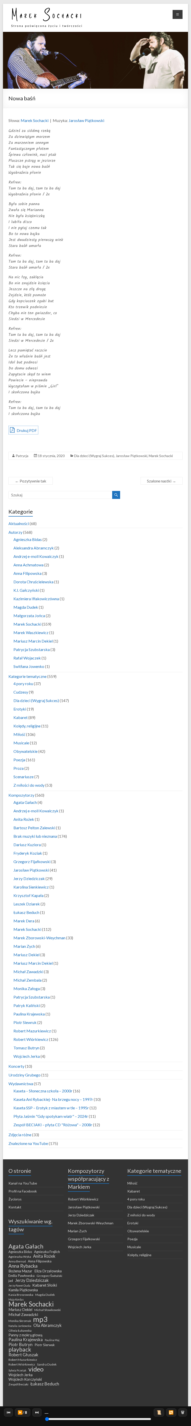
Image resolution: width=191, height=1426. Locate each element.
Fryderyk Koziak (27, 853)
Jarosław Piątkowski (86, 120)
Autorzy (15, 532)
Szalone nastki (161, 480)
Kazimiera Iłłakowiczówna (36, 598)
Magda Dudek (25, 607)
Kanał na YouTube (22, 1183)
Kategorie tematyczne (27, 676)
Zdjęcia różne (19, 1134)
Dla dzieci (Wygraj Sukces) (94, 456)
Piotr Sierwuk (45, 1345)
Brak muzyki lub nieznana (35, 836)
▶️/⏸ (23, 1412)
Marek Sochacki (34, 120)
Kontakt (14, 1207)
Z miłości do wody (29, 785)
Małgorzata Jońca (29, 615)
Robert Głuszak (23, 1355)
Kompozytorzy (21, 795)
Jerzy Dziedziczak (29, 878)
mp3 (40, 1319)
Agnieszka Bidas (27, 539)
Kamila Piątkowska (23, 1290)
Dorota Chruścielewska (33, 581)
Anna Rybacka (23, 1266)
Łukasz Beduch (26, 912)
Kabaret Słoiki (44, 1285)
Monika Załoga (26, 988)
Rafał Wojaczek (27, 657)
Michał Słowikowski (47, 1310)
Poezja (19, 759)
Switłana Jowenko (28, 666)
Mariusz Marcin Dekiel (33, 641)
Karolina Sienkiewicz (31, 887)
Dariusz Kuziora (27, 844)
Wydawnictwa (20, 1083)
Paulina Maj (52, 1340)
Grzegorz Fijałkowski (31, 861)
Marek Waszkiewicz (30, 632)
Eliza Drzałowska (48, 1271)
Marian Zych (24, 946)
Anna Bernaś (17, 1261)
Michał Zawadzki (28, 971)
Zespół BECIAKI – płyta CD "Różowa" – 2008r (52, 1124)
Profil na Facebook (22, 1191)
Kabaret (20, 717)
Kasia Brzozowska (20, 1295)
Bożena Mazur (20, 1271)
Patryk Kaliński (26, 1005)
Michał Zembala (27, 980)
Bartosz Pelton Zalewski (34, 827)
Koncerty (16, 1066)
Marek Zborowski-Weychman (39, 937)
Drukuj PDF (26, 430)
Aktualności (18, 523)
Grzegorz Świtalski (49, 1276)
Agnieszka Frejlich (47, 1252)
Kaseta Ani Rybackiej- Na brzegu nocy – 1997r (53, 1099)
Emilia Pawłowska (21, 1276)
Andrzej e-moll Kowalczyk (35, 556)
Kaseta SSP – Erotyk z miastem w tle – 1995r (51, 1107)
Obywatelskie (25, 751)
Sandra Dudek (46, 1364)
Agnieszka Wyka (19, 1256)
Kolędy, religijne (27, 725)
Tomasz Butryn (26, 1047)
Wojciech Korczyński (25, 1379)
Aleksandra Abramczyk (33, 547)
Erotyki (19, 709)
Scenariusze (23, 776)
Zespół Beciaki (18, 1384)
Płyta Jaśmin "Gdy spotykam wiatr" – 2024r (50, 1116)
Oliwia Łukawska (20, 1330)
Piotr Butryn (20, 1344)
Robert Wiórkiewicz (30, 1039)
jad (10, 1281)
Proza (18, 768)
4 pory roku (23, 683)
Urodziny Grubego (24, 1074)
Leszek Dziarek (26, 903)
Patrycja (22, 456)
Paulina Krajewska (29, 1013)
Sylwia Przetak (17, 1370)
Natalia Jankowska (19, 1325)
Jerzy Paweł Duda (19, 1285)
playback (19, 1349)
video (36, 1369)
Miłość (19, 734)
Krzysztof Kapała (28, 895)
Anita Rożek (23, 819)
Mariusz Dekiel (26, 954)
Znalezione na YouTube (28, 1143)
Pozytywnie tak (30, 480)
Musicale (21, 742)
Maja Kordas (16, 1299)
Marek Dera (23, 920)
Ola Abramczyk (47, 1325)
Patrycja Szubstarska (31, 649)
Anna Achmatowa (28, 564)
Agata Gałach (25, 802)
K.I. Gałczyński (26, 590)
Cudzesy (20, 692)
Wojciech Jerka (26, 1056)
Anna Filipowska (27, 573)
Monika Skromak (19, 1321)
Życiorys (15, 1199)
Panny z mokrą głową (25, 1335)
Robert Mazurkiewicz (32, 1030)
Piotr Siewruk (25, 1022)
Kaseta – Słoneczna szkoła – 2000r (42, 1090)
